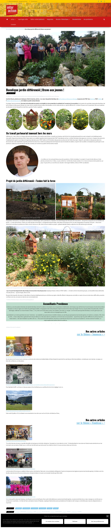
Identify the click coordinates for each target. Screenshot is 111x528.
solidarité (73, 512)
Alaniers (92, 99)
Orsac (49, 508)
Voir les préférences (97, 521)
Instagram (104, 1)
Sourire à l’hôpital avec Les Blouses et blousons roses (20, 496)
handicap (30, 512)
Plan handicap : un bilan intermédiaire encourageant (20, 469)
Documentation (76, 19)
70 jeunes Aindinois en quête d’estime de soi (18, 411)
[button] (107, 516)
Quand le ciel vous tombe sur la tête (16, 441)
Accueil (8, 29)
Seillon (100, 99)
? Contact (33, 1)
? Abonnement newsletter (17, 1)
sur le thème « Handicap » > (91, 423)
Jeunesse (21, 29)
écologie (17, 512)
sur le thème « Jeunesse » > (91, 334)
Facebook (98, 1)
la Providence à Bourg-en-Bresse (68, 99)
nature (52, 512)
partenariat (58, 511)
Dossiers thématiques (62, 19)
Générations (14, 29)
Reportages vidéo (23, 19)
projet (64, 512)
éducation (23, 511)
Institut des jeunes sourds (13, 100)
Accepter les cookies (52, 521)
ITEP (34, 511)
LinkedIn (101, 1)
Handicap (26, 508)
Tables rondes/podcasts (37, 19)
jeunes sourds (46, 511)
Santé (55, 508)
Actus (13, 19)
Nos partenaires (88, 19)
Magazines (50, 19)
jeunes (39, 512)
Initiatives (34, 508)
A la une (18, 508)
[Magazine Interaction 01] (7, 19)
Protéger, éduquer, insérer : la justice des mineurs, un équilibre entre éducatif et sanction (30, 384)
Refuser (74, 521)
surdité (79, 511)
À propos (13, 24)
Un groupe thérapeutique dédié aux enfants (18, 356)
